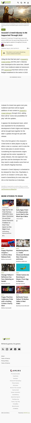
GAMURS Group (26, 412)
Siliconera (15, 385)
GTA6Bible (15, 408)
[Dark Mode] (21, 2)
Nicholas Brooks (5, 283)
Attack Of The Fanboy (15, 380)
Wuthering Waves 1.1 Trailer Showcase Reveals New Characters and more (22, 254)
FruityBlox (15, 404)
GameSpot (7, 70)
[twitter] (11, 349)
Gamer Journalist (15, 392)
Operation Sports (15, 397)
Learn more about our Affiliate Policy (9, 189)
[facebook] (15, 349)
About (2, 356)
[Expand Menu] (24, 2)
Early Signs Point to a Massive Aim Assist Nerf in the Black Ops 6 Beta (22, 213)
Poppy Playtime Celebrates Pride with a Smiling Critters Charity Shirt (7, 301)
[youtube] (19, 349)
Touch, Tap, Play (15, 401)
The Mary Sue (15, 399)
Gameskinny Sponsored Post (6, 232)
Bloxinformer (15, 406)
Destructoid (15, 390)
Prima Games (15, 383)
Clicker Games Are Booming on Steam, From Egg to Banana (22, 278)
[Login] (28, 2)
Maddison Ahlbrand (21, 261)
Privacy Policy (5, 360)
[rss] (3, 349)
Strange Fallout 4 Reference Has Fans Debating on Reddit (7, 278)
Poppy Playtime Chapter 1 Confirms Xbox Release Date (7, 253)
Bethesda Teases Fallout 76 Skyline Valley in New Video (22, 300)
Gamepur (15, 378)
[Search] (18, 2)
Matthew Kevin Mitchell (22, 306)
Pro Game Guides (15, 373)
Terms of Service (5, 358)
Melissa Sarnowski (6, 259)
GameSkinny (15, 394)
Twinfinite (15, 376)
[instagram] (7, 349)
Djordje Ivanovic (20, 283)
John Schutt (19, 218)
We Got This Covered (15, 387)
